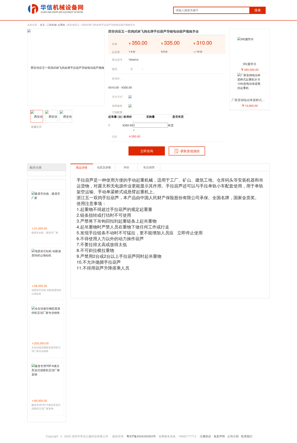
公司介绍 (233, 436)
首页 (42, 24)
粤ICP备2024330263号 (141, 436)
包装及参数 (104, 167)
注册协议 (205, 436)
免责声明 (219, 436)
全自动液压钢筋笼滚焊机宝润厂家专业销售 (46, 349)
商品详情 (81, 167)
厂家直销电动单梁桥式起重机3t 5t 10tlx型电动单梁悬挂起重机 (250, 100)
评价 (126, 167)
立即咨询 (146, 151)
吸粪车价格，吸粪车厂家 (45, 232)
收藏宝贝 (36, 127)
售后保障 (149, 167)
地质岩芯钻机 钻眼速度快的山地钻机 (46, 291)
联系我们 (246, 436)
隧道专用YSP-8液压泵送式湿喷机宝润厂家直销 (46, 406)
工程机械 (52, 24)
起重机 (61, 24)
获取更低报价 (190, 151)
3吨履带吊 (249, 64)
